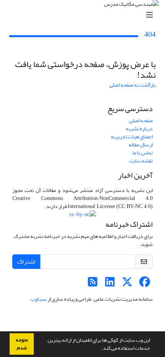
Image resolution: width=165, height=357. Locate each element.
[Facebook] (144, 284)
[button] (99, 349)
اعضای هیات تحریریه (132, 136)
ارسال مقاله (141, 144)
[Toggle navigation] (85, 15)
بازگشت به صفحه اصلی (132, 85)
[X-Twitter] (127, 284)
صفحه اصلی (141, 120)
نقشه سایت (141, 161)
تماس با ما (142, 152)
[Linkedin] (110, 284)
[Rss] (92, 284)
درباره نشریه (139, 128)
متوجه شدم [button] (22, 343)
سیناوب (38, 299)
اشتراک (26, 261)
